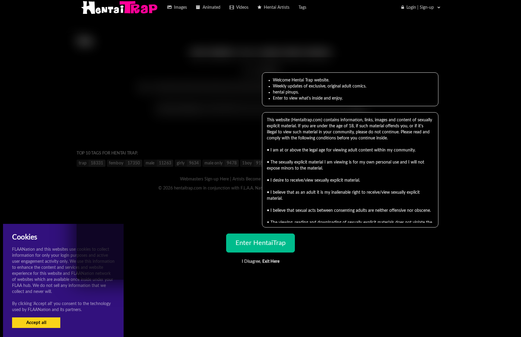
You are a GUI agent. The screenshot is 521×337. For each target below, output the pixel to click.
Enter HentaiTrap (260, 243)
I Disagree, (260, 261)
